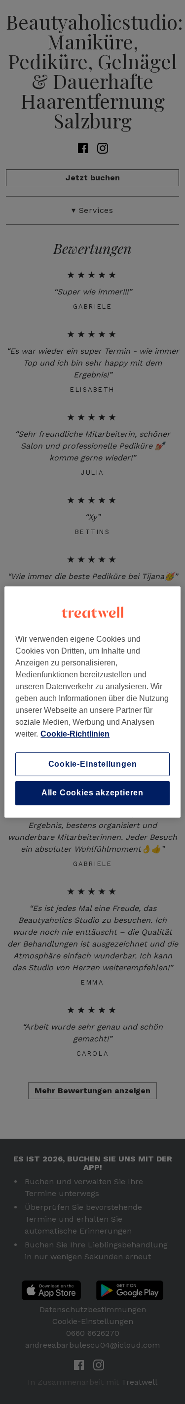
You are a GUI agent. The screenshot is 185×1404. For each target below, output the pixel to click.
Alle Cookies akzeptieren (92, 793)
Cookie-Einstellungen (92, 764)
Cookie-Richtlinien (75, 734)
